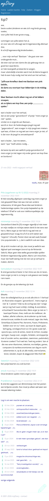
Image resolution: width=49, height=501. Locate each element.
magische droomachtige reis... (29, 456)
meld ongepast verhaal (22, 167)
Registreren (5, 13)
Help (23, 10)
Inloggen (37, 10)
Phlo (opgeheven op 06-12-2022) (14, 192)
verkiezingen (22, 446)
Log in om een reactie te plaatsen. (15, 400)
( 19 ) (14, 428)
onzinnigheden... (23, 468)
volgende (11, 480)
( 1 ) (40, 409)
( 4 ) (42, 464)
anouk (3, 370)
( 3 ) (30, 421)
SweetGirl (5, 360)
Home (3, 10)
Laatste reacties (13, 10)
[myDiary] (24, 4)
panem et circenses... (25, 405)
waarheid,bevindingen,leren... (28, 413)
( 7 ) (39, 417)
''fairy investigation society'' (28, 464)
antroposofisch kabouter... (27, 409)
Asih (3, 291)
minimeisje (5, 221)
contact (24, 496)
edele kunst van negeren (27, 417)
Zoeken (30, 10)
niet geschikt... (22, 460)
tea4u (34, 182)
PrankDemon (6, 381)
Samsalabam (6, 269)
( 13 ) (11, 452)
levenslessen (22, 421)
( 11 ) (7, 442)
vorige (3, 480)
